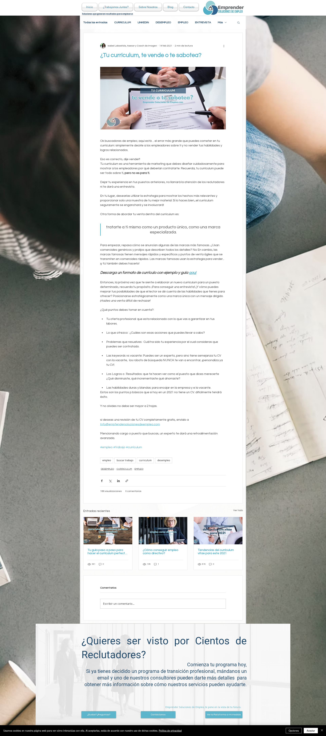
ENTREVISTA (203, 22)
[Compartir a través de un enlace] (126, 480)
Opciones (294, 730)
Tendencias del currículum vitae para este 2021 (216, 551)
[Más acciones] (224, 46)
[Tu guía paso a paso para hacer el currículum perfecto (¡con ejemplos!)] (108, 530)
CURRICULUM (122, 22)
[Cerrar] (322, 730)
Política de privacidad (170, 730)
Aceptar (311, 730)
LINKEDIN (143, 22)
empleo (106, 460)
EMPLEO (183, 22)
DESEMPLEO (163, 22)
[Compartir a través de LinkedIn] (118, 480)
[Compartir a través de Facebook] (101, 480)
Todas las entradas (95, 22)
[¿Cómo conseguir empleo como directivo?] (163, 530)
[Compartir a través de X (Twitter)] (110, 480)
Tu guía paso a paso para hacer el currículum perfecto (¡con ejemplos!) (107, 551)
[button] (238, 22)
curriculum (145, 460)
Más (220, 22)
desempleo (163, 460)
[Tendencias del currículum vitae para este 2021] (218, 530)
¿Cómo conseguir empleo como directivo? (160, 551)
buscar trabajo (125, 460)
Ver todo (238, 510)
